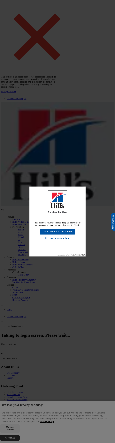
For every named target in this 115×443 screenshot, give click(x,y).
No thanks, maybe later (57, 238)
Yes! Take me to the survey (57, 231)
